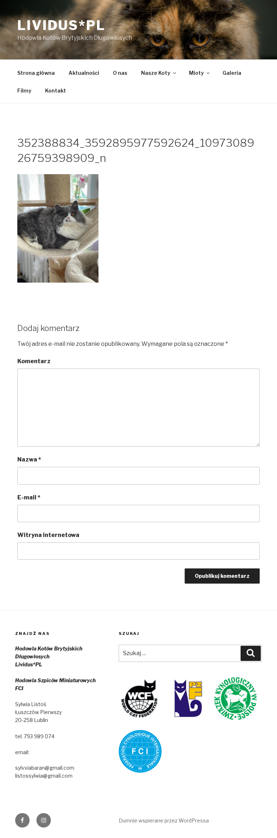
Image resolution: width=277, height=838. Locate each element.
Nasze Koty (155, 73)
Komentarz (33, 361)
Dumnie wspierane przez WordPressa (164, 820)
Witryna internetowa (48, 535)
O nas (120, 73)
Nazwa (29, 459)
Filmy (24, 90)
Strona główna (36, 73)
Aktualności (84, 73)
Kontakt (55, 90)
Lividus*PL (61, 25)
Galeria (232, 73)
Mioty (196, 73)
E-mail (28, 497)
